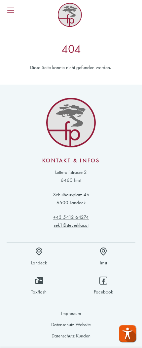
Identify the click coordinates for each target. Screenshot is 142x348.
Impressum (71, 313)
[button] (127, 333)
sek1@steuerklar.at (71, 225)
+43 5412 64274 (71, 217)
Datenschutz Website (71, 324)
